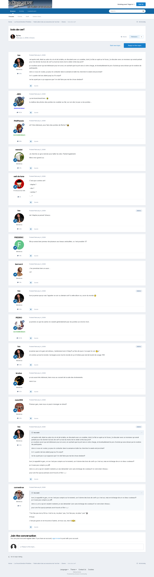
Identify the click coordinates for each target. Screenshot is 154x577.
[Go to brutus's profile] (19, 380)
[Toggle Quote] (32, 432)
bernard (19, 264)
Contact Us (82, 569)
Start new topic (115, 45)
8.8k (20, 141)
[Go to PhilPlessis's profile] (19, 128)
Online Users (37, 16)
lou (19, 35)
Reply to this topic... (28, 547)
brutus (19, 373)
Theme (73, 569)
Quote (36, 86)
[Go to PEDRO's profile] (19, 325)
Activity (21, 11)
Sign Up (140, 4)
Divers (32, 38)
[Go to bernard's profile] (19, 271)
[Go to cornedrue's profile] (19, 495)
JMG (19, 94)
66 (20, 506)
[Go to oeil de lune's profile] (19, 184)
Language (64, 569)
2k (20, 197)
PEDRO (19, 317)
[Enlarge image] (47, 98)
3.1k (20, 168)
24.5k (20, 338)
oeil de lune (19, 176)
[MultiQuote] (30, 85)
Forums (11, 16)
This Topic (135, 11)
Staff (27, 16)
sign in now (56, 538)
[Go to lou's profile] (12, 36)
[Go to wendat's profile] (19, 157)
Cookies (91, 569)
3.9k (20, 73)
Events (20, 16)
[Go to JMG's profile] (19, 101)
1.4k (20, 255)
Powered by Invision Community (77, 574)
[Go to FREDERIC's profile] (19, 245)
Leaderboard (32, 11)
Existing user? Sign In (126, 4)
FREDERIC (18, 237)
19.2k (20, 112)
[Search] (143, 11)
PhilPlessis (19, 121)
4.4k (20, 418)
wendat (18, 150)
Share (124, 37)
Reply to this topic (134, 45)
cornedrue (19, 487)
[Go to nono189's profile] (19, 407)
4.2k (20, 391)
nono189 (19, 400)
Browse (12, 11)
